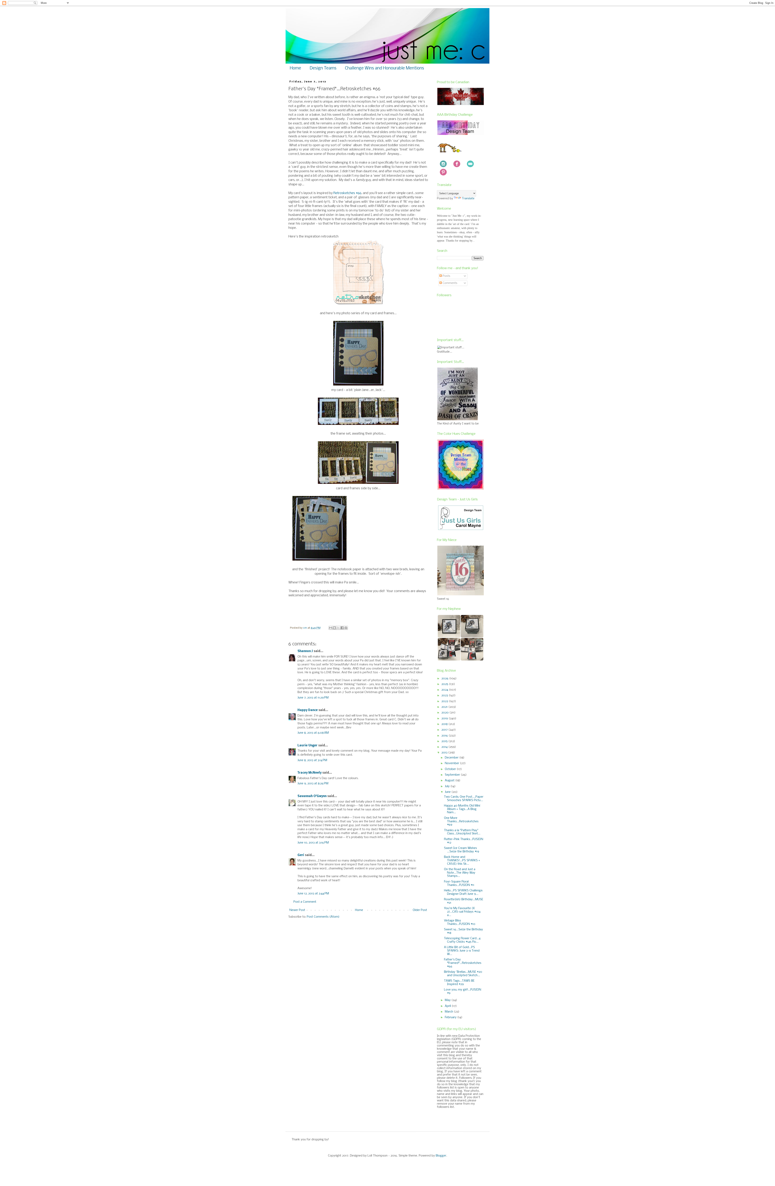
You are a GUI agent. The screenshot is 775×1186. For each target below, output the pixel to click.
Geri (300, 855)
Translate (468, 198)
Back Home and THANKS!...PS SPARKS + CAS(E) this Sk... (462, 860)
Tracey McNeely (309, 772)
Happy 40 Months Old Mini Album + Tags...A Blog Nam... (462, 809)
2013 (444, 752)
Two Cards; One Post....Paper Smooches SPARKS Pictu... (463, 798)
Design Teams (323, 68)
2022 (445, 701)
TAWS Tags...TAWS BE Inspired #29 (459, 982)
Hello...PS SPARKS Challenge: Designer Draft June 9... (463, 892)
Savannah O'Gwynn (312, 796)
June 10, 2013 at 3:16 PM (313, 842)
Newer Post (297, 910)
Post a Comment (304, 901)
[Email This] (331, 628)
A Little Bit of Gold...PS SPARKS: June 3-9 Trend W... (462, 951)
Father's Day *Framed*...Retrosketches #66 (462, 963)
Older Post (420, 910)
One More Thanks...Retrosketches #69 (461, 821)
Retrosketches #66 (347, 193)
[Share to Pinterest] (346, 628)
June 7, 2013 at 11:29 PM (313, 697)
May (448, 1000)
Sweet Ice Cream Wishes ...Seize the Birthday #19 (461, 850)
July (447, 786)
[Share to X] (338, 628)
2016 (445, 735)
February (451, 1017)
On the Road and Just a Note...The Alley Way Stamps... (459, 873)
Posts (446, 276)
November (452, 763)
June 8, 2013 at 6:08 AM (313, 732)
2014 (444, 747)
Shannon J (305, 651)
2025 (445, 684)
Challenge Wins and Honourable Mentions (384, 68)
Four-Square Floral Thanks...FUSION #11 (459, 883)
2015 (444, 741)
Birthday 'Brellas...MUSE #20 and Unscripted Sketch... (463, 973)
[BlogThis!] (334, 628)
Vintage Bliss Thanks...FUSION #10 (459, 922)
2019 (445, 718)
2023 (445, 695)
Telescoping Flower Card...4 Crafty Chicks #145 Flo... (462, 940)
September (453, 774)
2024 (445, 689)
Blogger (441, 1155)
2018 (444, 724)
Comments (449, 283)
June (448, 792)
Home (295, 68)
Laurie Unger (307, 745)
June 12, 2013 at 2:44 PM (313, 893)
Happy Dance (307, 710)
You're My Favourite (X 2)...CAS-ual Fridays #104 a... (462, 912)
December (452, 757)
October (451, 769)
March (449, 1011)
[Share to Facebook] (342, 628)
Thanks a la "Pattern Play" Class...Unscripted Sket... (462, 832)
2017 (444, 729)
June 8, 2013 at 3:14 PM (312, 760)
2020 (445, 712)
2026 (445, 678)
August (450, 780)
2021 (444, 707)
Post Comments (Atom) (323, 916)
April (448, 1006)
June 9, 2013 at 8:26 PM (312, 783)
